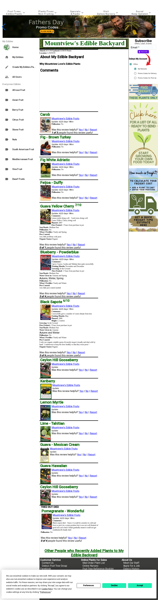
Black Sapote (54, 302)
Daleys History (131, 568)
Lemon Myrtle (51, 402)
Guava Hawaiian (53, 466)
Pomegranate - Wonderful (63, 511)
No (86, 129)
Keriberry (47, 381)
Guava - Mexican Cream (59, 444)
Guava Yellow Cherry (60, 206)
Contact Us (48, 562)
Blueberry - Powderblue (59, 252)
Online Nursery (90, 565)
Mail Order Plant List (94, 562)
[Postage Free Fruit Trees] (143, 92)
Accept (140, 585)
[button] (76, 36)
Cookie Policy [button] (47, 589)
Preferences (88, 585)
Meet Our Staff (131, 562)
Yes (81, 129)
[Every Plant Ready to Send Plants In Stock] (143, 134)
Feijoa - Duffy (51, 182)
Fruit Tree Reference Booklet (98, 568)
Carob (45, 114)
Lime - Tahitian (52, 423)
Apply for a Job (131, 565)
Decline (114, 585)
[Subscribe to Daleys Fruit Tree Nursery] (143, 59)
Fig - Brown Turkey (55, 137)
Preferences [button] (45, 592)
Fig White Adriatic (55, 160)
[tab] (16, 12)
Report (93, 129)
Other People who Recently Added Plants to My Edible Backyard (84, 553)
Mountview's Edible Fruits (65, 118)
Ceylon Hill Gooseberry (59, 360)
